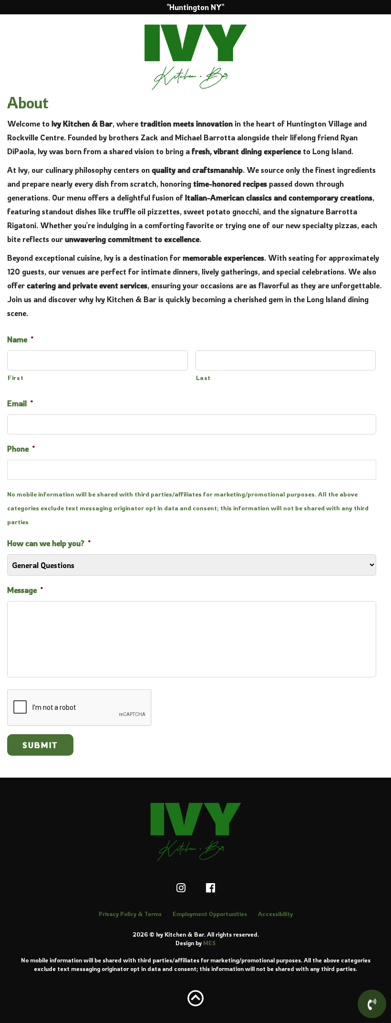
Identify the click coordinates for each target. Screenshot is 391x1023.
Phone (21, 448)
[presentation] (79, 708)
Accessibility (275, 914)
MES (209, 943)
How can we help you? (49, 543)
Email (20, 403)
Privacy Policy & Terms (130, 914)
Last (203, 377)
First (15, 377)
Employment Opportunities (210, 914)
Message (25, 590)
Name (20, 339)
